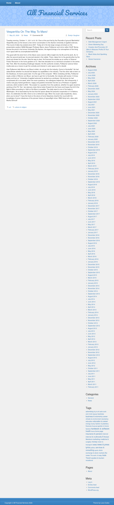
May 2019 (91, 160)
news (95, 444)
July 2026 (91, 72)
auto (101, 411)
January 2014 (93, 315)
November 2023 (93, 96)
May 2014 (91, 304)
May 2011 (91, 379)
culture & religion (21, 107)
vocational (89, 460)
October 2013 (93, 323)
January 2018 (93, 203)
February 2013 (93, 344)
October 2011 (93, 368)
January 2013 (93, 347)
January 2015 (93, 283)
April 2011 (91, 381)
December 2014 (93, 286)
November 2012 (93, 352)
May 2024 (91, 91)
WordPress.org (93, 490)
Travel (88, 458)
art (10, 107)
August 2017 (92, 216)
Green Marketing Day (96, 44)
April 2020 (91, 134)
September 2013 (94, 326)
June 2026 (91, 75)
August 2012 (92, 357)
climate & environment (93, 419)
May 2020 (91, 131)
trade (104, 455)
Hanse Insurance (94, 59)
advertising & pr (91, 411)
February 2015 (93, 280)
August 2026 (92, 70)
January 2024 (93, 94)
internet (105, 434)
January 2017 (93, 232)
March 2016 (92, 256)
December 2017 (93, 206)
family (93, 424)
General (91, 398)
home (93, 431)
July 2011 (91, 373)
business (101, 414)
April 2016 (91, 254)
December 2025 (93, 88)
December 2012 (93, 350)
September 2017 (94, 214)
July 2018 (91, 187)
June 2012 (91, 363)
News (26, 35)
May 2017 (91, 224)
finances (89, 426)
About (17, 3)
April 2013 (91, 339)
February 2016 (93, 259)
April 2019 (91, 163)
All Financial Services (57, 12)
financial (94, 426)
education (89, 421)
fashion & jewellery (102, 424)
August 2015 (92, 275)
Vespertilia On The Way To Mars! (27, 31)
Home (8, 3)
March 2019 (92, 166)
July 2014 (91, 299)
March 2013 (92, 342)
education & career (100, 421)
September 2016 (94, 240)
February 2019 (93, 168)
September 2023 (94, 99)
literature (89, 439)
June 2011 (91, 376)
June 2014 (91, 302)
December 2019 (93, 142)
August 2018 (92, 184)
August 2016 (92, 243)
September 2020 (94, 120)
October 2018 (93, 179)
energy (88, 424)
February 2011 (93, 387)
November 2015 (93, 267)
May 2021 (91, 110)
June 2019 (91, 158)
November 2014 (93, 288)
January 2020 (93, 139)
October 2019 (93, 147)
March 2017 (92, 227)
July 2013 (91, 331)
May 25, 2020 (14, 35)
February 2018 (93, 200)
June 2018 (91, 190)
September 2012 (94, 355)
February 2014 (93, 312)
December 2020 (93, 112)
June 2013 (91, 334)
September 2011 (94, 371)
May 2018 (91, 192)
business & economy (94, 416)
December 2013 (93, 318)
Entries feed (92, 485)
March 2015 (92, 278)
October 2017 (93, 211)
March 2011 (92, 384)
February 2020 (93, 136)
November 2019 (93, 144)
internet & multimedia (94, 436)
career (105, 416)
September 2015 (94, 272)
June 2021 (91, 107)
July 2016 (91, 246)
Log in (90, 482)
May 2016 (91, 251)
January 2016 (93, 262)
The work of (94, 455)
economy (105, 419)
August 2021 (92, 102)
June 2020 (91, 128)
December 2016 (93, 235)
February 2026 (93, 86)
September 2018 (94, 182)
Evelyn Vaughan (73, 35)
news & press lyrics (97, 446)
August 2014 (92, 296)
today (100, 455)
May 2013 (91, 336)
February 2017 (93, 230)
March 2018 (92, 198)
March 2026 (92, 83)
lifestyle (106, 437)
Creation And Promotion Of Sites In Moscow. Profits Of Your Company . (97, 49)
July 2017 (91, 219)
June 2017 (91, 222)
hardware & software (100, 428)
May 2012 (91, 365)
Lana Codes (105, 503)
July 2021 (91, 104)
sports (96, 450)
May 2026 (91, 78)
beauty (95, 414)
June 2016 (91, 248)
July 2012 (91, 360)
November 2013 (93, 320)
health (88, 431)
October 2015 (93, 270)
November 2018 (93, 176)
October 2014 (93, 291)
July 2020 (91, 126)
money (94, 441)
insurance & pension (94, 433)
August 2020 (92, 123)
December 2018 (93, 174)
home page (99, 431)
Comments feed (93, 487)
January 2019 (93, 171)
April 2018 (91, 195)
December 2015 (93, 264)
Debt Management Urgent (97, 42)
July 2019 (91, 155)
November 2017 (93, 208)
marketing (96, 439)
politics (93, 448)
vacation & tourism (97, 458)
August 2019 (92, 152)
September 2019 (94, 150)
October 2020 (93, 118)
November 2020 (93, 115)
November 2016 (93, 238)
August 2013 (92, 328)
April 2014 (91, 307)
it (102, 436)
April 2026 (91, 80)
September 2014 (94, 294)
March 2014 (92, 310)
